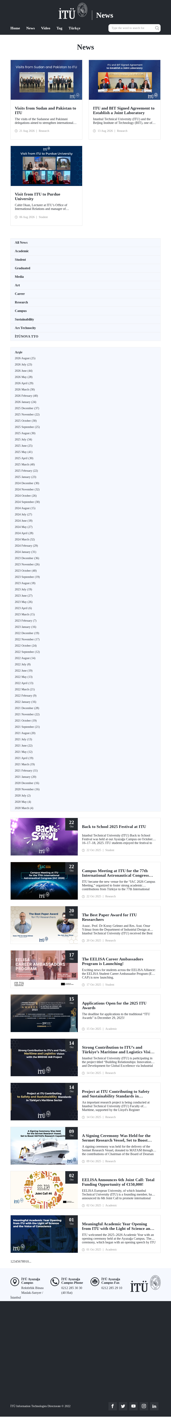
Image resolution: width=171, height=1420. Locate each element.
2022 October (26, 645)
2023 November (27, 564)
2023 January (25, 626)
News (30, 28)
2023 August (25, 583)
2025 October (26, 420)
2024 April (24, 533)
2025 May (24, 452)
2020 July (23, 795)
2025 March (25, 464)
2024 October (26, 495)
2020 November (27, 789)
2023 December (27, 558)
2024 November (27, 489)
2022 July (23, 664)
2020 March (24, 808)
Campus (21, 311)
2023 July (23, 589)
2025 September (27, 427)
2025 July (23, 439)
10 (27, 1261)
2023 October (26, 570)
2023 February (25, 620)
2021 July (23, 739)
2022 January (25, 701)
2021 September (27, 726)
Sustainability (24, 319)
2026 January (25, 402)
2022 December (27, 633)
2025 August (25, 433)
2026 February (26, 395)
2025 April (24, 458)
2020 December (27, 783)
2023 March (25, 614)
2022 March (25, 689)
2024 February (26, 545)
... (30, 1261)
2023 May (24, 601)
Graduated (22, 268)
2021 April (24, 758)
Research (21, 302)
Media (19, 276)
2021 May (24, 751)
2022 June (24, 670)
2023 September (27, 576)
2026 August (25, 358)
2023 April (23, 608)
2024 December (27, 483)
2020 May (23, 801)
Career (20, 293)
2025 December (27, 408)
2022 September (27, 651)
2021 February (26, 770)
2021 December (27, 708)
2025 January (25, 477)
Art (17, 285)
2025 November (27, 414)
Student (20, 259)
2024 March (25, 539)
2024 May (24, 527)
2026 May (24, 377)
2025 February (26, 470)
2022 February (25, 695)
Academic (22, 251)
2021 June (24, 745)
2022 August (25, 658)
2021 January (25, 776)
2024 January (25, 552)
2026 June (24, 370)
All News (21, 242)
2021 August (25, 733)
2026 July (23, 364)
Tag (59, 28)
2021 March (25, 764)
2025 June (24, 445)
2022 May (24, 676)
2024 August (25, 508)
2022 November (27, 639)
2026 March (25, 389)
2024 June (24, 520)
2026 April (24, 383)
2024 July (23, 514)
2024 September (27, 502)
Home (15, 28)
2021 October (26, 720)
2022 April (24, 683)
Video (45, 28)
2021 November (27, 714)
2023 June (24, 595)
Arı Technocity (25, 328)
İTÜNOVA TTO (26, 336)
